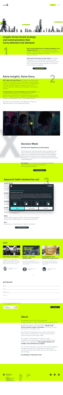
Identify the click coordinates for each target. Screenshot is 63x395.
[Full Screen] (4, 134)
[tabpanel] (13, 258)
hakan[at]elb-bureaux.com (51, 268)
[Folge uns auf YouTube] (59, 374)
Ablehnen (17, 208)
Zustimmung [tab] (17, 189)
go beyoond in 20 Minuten (39, 68)
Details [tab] (31, 189)
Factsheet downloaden (39, 170)
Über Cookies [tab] (46, 189)
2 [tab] (33, 275)
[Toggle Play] (31, 123)
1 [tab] (31, 275)
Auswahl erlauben (31, 208)
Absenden (55, 307)
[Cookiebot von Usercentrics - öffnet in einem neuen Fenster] (48, 186)
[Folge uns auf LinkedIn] (55, 374)
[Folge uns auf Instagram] (51, 374)
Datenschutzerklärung (12, 302)
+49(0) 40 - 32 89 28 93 (10, 380)
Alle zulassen (45, 208)
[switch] (26, 204)
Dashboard (53, 4)
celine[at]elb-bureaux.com (32, 268)
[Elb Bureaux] (5, 4)
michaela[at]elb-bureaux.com (13, 268)
